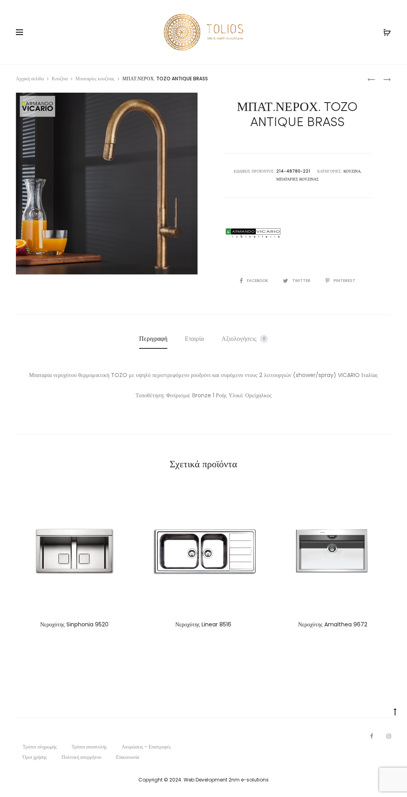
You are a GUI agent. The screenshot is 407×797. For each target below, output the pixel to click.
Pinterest (344, 281)
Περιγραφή (153, 338)
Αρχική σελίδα (30, 78)
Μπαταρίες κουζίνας (95, 78)
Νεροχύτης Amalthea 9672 (332, 624)
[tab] (153, 339)
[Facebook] (371, 736)
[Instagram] (388, 736)
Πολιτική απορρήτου (81, 757)
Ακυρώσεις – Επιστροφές (146, 746)
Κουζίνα (60, 78)
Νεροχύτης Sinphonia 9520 (74, 624)
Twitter (302, 281)
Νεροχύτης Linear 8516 (203, 624)
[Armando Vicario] (253, 233)
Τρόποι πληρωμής (40, 746)
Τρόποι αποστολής (89, 746)
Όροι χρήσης (35, 757)
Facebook (258, 281)
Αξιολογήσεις (243, 338)
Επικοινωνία (127, 757)
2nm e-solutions (249, 779)
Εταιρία (194, 338)
